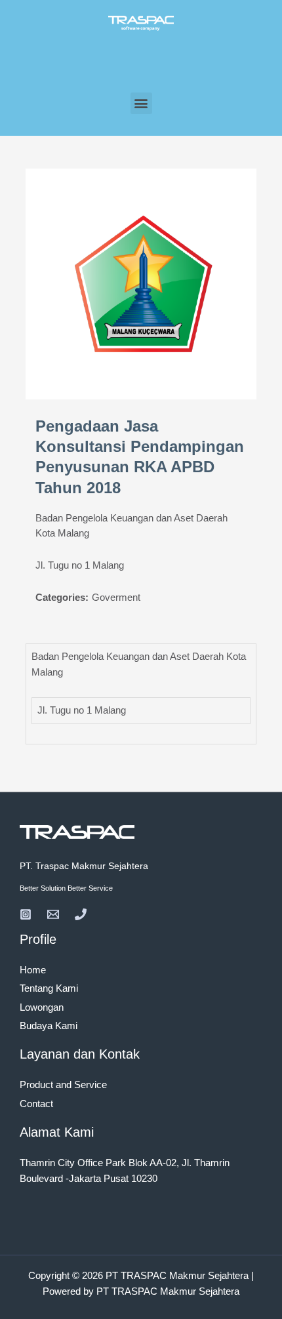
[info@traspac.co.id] (53, 914)
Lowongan (42, 1007)
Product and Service (63, 1085)
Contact (36, 1104)
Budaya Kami (48, 1026)
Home (33, 970)
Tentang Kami (49, 988)
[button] (141, 103)
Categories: (62, 597)
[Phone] (81, 914)
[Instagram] (25, 914)
